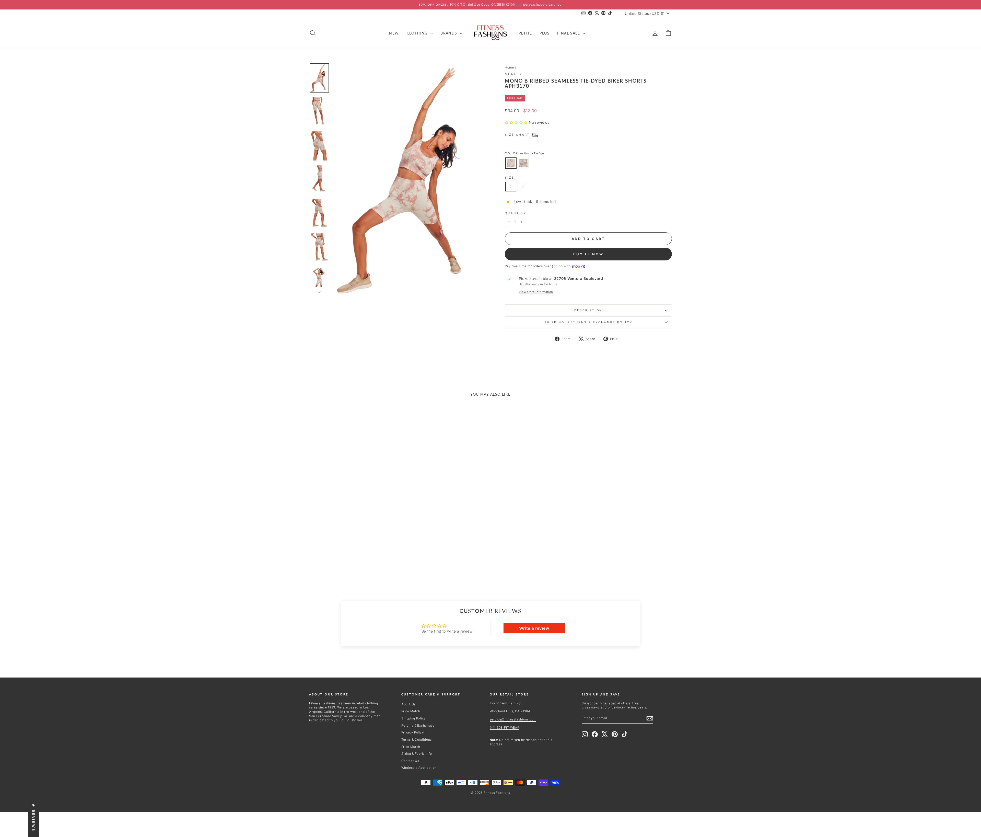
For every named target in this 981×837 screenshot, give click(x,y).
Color (524, 153)
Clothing (418, 33)
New (394, 33)
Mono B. (514, 74)
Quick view (352, 533)
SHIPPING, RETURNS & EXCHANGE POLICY (588, 322)
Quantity (515, 213)
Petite (525, 33)
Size (509, 177)
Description (588, 310)
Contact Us (410, 761)
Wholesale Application (419, 768)
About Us (408, 704)
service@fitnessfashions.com (513, 719)
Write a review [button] (534, 628)
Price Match (411, 711)
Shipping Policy (413, 718)
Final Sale (569, 33)
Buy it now (588, 254)
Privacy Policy (412, 732)
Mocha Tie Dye (511, 163)
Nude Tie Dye (523, 163)
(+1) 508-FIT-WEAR (505, 727)
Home (509, 67)
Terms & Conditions (416, 739)
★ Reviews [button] (33, 818)
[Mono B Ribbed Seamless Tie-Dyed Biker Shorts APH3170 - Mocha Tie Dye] (348, 564)
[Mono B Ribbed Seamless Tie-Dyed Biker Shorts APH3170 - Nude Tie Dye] (355, 564)
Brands (449, 33)
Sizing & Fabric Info (416, 753)
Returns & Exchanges (418, 725)
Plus (545, 33)
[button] (517, 122)
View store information (536, 292)
